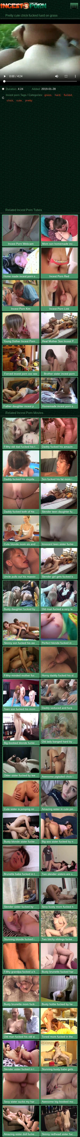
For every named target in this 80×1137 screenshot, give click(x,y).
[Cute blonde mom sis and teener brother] (21, 528)
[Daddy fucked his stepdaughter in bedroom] (21, 464)
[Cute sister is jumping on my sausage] (21, 793)
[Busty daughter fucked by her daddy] (21, 593)
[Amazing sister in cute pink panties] (59, 793)
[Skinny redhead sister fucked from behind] (59, 1118)
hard (57, 94)
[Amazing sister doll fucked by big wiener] (21, 1118)
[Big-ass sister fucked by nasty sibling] (59, 826)
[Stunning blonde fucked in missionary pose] (21, 924)
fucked (68, 94)
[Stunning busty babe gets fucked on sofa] (59, 1054)
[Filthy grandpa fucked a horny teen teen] (21, 956)
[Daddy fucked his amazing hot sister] (59, 431)
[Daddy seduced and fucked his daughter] (59, 692)
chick (10, 100)
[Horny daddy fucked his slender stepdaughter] (59, 660)
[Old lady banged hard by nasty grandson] (59, 726)
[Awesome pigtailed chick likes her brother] (59, 760)
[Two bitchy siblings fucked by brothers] (59, 924)
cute (19, 100)
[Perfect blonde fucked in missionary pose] (59, 626)
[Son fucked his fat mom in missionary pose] (59, 464)
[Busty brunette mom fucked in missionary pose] (21, 989)
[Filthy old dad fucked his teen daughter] (21, 431)
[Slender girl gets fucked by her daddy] (59, 561)
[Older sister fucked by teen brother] (21, 760)
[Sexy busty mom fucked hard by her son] (59, 891)
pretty (28, 100)
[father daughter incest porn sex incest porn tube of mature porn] (74, 6)
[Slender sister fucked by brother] (21, 891)
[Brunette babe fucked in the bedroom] (21, 858)
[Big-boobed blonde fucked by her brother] (21, 726)
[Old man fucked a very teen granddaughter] (59, 593)
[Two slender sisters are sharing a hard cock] (59, 858)
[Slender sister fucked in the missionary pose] (21, 1054)
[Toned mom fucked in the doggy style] (59, 1021)
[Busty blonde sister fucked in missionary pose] (21, 826)
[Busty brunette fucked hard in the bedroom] (59, 956)
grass (47, 94)
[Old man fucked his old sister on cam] (21, 1021)
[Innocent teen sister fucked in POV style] (59, 528)
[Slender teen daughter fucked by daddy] (59, 496)
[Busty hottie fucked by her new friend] (59, 989)
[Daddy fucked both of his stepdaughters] (21, 496)
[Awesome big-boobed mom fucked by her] (59, 1086)
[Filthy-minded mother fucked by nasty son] (21, 660)
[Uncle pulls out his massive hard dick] (21, 561)
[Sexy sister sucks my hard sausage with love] (21, 1086)
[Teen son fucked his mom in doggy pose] (21, 693)
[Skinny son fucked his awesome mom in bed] (21, 626)
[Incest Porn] (23, 6)
